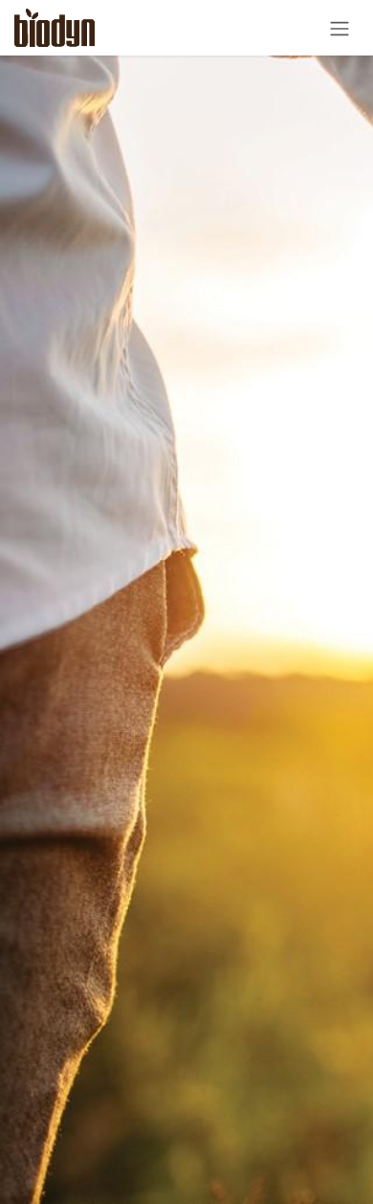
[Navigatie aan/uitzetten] (339, 28)
